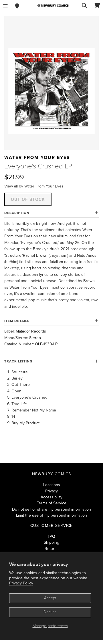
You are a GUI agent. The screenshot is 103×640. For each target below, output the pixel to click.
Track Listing (18, 361)
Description (16, 213)
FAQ (51, 536)
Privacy (51, 491)
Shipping (51, 542)
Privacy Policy (21, 583)
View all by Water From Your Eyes (34, 186)
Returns (52, 548)
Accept (50, 598)
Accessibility (51, 497)
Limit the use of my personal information (51, 515)
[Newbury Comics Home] (53, 5)
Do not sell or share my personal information (51, 509)
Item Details (16, 321)
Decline (50, 612)
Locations (51, 484)
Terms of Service (51, 503)
